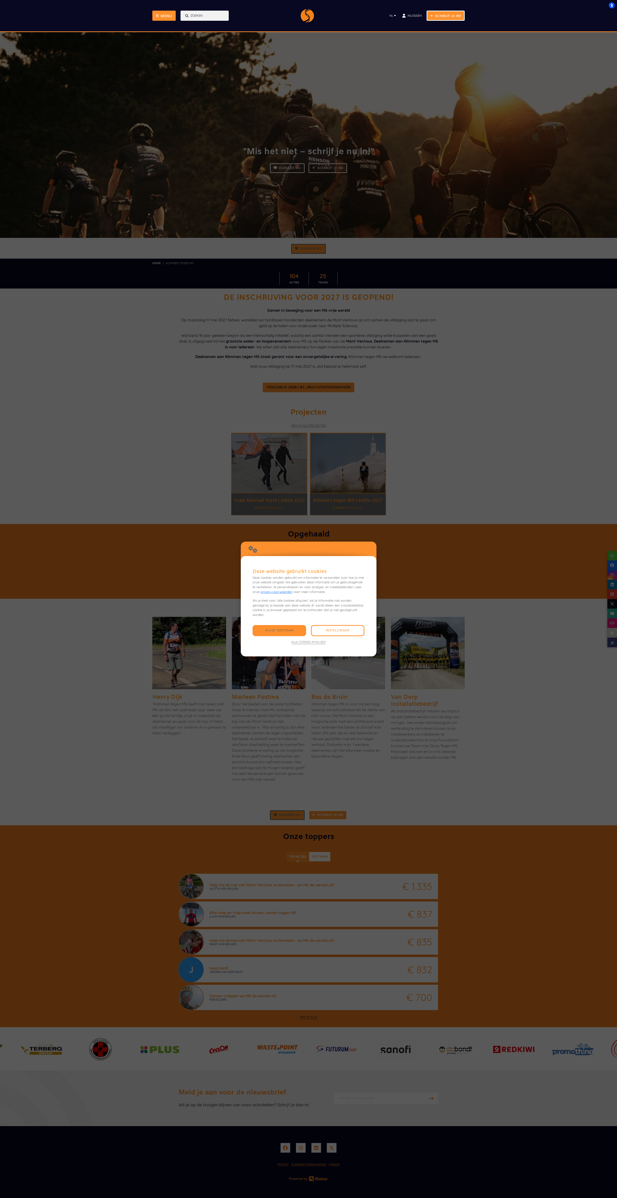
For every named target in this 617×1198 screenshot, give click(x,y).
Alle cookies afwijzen (308, 642)
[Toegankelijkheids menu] (612, 5)
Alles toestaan (279, 630)
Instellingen (337, 630)
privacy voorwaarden (276, 592)
